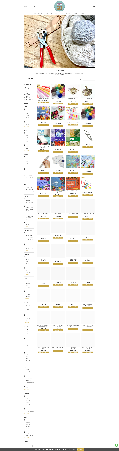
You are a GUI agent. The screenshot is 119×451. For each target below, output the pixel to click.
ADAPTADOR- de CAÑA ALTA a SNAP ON (43, 236)
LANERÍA (46, 13)
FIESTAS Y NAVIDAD (28, 99)
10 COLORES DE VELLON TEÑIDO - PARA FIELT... (58, 99)
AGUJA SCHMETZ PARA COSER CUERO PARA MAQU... (43, 326)
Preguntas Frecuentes (66, 13)
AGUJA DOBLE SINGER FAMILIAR (73, 280)
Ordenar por (81, 79)
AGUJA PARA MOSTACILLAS (58, 302)
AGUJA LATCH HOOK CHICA (88, 280)
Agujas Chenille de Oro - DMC (43, 348)
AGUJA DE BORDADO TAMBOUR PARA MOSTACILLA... (73, 259)
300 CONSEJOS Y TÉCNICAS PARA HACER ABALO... (58, 147)
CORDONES (27, 97)
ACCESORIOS (27, 94)
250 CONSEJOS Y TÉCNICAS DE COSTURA (43, 147)
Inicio (35, 13)
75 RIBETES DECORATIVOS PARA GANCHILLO (73, 191)
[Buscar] (34, 6)
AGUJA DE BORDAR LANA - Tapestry (88, 259)
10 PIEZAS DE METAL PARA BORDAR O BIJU (88, 99)
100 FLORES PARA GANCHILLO (43, 120)
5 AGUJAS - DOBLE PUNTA (88, 142)
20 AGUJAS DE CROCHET (73, 120)
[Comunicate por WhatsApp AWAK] (116, 445)
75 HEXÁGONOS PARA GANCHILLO (58, 192)
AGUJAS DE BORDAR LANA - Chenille (87, 348)
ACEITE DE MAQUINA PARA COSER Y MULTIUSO (58, 214)
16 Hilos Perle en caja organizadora (58, 121)
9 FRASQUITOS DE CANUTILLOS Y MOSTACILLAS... (43, 214)
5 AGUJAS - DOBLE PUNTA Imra (43, 168)
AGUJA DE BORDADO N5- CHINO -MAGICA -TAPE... (58, 259)
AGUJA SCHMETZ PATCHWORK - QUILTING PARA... (58, 326)
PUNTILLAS (26, 93)
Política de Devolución (79, 13)
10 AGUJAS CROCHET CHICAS (43, 98)
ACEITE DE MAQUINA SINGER (72, 213)
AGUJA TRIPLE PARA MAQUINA (73, 325)
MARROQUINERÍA (28, 96)
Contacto (56, 13)
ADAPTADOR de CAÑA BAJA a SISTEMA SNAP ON (88, 214)
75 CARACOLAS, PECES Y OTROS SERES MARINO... (88, 169)
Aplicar (33, 446)
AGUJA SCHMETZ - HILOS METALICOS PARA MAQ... (88, 304)
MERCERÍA (40, 13)
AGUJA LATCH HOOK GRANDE (43, 302)
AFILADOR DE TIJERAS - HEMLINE (58, 233)
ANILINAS (26, 90)
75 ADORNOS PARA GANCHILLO (73, 168)
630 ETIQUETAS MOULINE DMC (58, 168)
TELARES (51, 13)
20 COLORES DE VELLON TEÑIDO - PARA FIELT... (88, 121)
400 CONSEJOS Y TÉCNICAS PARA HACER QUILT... (73, 147)
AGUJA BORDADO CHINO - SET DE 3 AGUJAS (73, 236)
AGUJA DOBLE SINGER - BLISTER (58, 280)
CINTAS (26, 91)
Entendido (80, 449)
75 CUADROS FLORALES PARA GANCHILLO (43, 191)
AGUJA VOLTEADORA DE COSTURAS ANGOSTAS (88, 326)
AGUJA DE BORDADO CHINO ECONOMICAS (43, 259)
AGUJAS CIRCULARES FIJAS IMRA (58, 347)
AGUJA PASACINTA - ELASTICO (73, 302)
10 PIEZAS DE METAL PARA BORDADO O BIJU (73, 99)
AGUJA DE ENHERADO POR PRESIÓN (43, 281)
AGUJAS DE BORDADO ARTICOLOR (73, 348)
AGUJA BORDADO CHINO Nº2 (88, 235)
